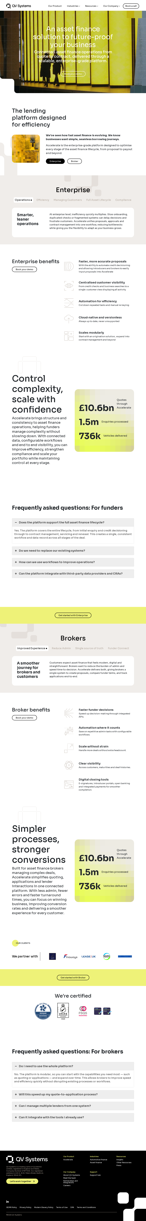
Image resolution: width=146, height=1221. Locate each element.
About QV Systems (71, 1175)
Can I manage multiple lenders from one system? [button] (55, 1106)
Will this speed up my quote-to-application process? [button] (58, 1094)
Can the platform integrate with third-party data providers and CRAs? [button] (71, 573)
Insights (119, 1160)
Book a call (131, 6)
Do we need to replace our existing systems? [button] (52, 550)
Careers (66, 1185)
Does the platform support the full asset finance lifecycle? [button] (61, 522)
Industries (72, 6)
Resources (90, 6)
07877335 (26, 1171)
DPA (72, 1207)
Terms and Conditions (86, 1207)
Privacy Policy (25, 1207)
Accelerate (68, 1160)
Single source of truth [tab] (89, 648)
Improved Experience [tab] (31, 648)
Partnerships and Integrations (70, 1182)
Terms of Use (62, 1207)
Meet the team (69, 1178)
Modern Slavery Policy (43, 1207)
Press (118, 1165)
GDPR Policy (11, 1207)
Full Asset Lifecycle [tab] (98, 200)
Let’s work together (21, 1181)
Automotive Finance (98, 1160)
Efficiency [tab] (42, 200)
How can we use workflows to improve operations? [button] (57, 562)
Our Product (55, 6)
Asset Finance (96, 1162)
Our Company (110, 6)
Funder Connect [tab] (118, 648)
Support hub (95, 1175)
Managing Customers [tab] (68, 200)
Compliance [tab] (123, 200)
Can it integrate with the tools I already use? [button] (51, 1117)
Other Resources (123, 1162)
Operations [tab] (22, 200)
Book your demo (24, 269)
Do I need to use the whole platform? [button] (46, 1066)
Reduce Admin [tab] (61, 648)
